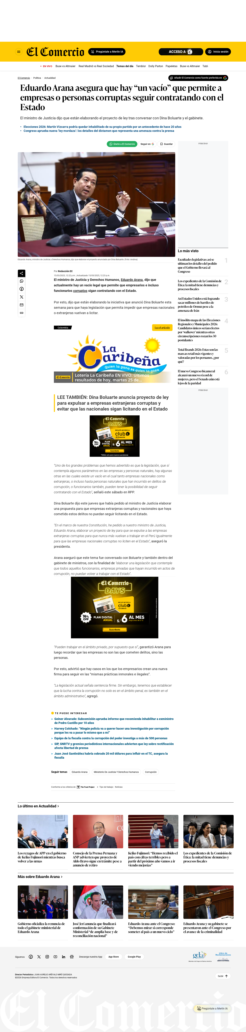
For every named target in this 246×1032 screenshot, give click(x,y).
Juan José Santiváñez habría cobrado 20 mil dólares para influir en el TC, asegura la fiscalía (111, 755)
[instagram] (47, 957)
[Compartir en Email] (21, 305)
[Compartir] (21, 273)
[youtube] (55, 957)
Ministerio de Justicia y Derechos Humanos (116, 772)
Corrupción (151, 772)
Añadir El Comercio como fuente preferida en (198, 77)
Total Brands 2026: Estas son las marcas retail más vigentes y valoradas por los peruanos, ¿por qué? (198, 355)
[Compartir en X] (21, 297)
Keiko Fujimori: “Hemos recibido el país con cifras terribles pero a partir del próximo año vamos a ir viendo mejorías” (153, 859)
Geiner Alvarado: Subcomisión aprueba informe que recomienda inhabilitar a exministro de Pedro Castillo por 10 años (114, 721)
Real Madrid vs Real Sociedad (96, 66)
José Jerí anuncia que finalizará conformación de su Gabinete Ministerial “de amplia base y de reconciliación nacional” (95, 930)
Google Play (134, 956)
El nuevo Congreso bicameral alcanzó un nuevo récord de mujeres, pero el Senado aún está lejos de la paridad (199, 377)
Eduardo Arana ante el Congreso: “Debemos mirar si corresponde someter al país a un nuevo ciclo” (151, 928)
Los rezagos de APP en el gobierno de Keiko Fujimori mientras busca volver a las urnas (42, 857)
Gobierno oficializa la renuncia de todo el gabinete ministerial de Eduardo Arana (41, 928)
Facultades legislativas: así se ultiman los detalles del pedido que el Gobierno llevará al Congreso (197, 265)
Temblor (141, 66)
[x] (39, 957)
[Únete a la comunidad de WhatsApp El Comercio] (122, 144)
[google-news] (72, 957)
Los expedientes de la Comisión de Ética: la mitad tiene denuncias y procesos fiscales (200, 285)
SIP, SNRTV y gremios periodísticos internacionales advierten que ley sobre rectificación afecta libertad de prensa (114, 746)
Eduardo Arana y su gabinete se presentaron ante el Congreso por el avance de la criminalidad (207, 928)
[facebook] (31, 957)
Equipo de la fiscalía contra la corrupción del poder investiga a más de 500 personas (110, 738)
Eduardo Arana (80, 772)
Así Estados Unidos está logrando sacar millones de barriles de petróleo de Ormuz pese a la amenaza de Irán (199, 304)
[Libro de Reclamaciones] (223, 956)
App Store (113, 956)
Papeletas (171, 66)
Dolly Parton (155, 66)
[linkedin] (64, 957)
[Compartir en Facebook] (21, 289)
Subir (220, 976)
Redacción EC (65, 271)
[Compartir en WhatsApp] (21, 281)
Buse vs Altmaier (65, 66)
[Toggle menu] (18, 51)
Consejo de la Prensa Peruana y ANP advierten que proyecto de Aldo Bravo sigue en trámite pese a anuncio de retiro (97, 859)
